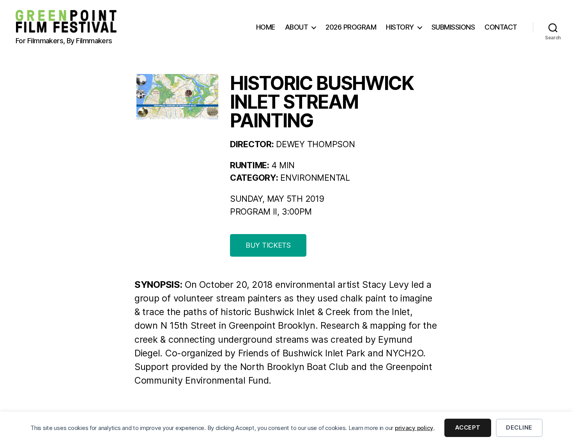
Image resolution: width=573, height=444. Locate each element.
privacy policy (414, 428)
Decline (519, 427)
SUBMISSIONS (453, 27)
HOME (265, 27)
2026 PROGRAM (350, 27)
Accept (468, 427)
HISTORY (400, 27)
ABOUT (296, 27)
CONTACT (501, 27)
